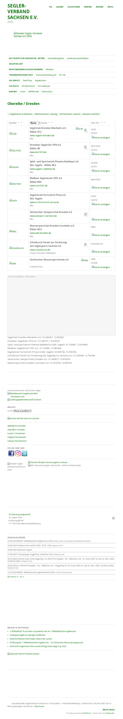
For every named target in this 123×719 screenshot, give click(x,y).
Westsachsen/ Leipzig (46, 114)
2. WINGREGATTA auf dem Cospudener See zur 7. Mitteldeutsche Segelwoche (43, 631)
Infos (110, 7)
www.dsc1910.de (38, 152)
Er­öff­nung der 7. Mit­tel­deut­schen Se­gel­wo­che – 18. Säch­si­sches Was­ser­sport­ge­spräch (46, 642)
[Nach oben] (108, 709)
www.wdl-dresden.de (40, 233)
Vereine (88, 7)
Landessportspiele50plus (77, 58)
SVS (50, 7)
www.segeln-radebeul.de (42, 169)
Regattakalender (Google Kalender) (26, 69)
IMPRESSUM (33, 91)
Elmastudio (110, 713)
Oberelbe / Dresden (16, 430)
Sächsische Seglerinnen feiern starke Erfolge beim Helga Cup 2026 (38, 646)
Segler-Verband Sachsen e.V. (23, 11)
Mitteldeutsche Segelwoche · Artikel (27, 58)
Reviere (99, 7)
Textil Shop (27, 80)
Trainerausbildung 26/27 (21, 75)
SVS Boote (14, 86)
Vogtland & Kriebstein (20, 114)
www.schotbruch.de (40, 249)
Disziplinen (74, 7)
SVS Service (14, 81)
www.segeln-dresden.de (42, 135)
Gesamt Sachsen (91, 114)
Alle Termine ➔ (13, 577)
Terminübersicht (17, 397)
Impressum (39, 706)
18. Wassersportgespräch (19, 514)
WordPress (86, 713)
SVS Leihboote (44, 86)
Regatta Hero (40, 80)
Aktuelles (49, 69)
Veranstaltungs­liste (56, 58)
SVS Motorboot (28, 86)
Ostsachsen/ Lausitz (70, 114)
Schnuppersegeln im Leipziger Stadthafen (27, 635)
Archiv (22, 91)
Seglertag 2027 (16, 64)
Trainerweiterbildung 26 (46, 75)
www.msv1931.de (38, 185)
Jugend (59, 7)
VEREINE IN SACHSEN (16, 426)
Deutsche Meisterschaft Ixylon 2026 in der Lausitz (31, 639)
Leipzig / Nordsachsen (17, 441)
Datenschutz (47, 91)
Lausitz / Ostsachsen (16, 433)
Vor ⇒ (22, 577)
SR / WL (62, 75)
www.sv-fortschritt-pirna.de (44, 202)
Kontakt (13, 92)
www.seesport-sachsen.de (43, 216)
